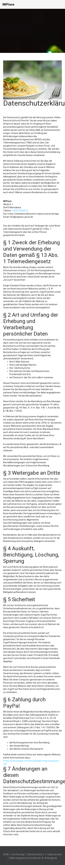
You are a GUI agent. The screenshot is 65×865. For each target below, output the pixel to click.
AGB (6, 854)
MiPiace (9, 4)
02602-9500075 (20, 210)
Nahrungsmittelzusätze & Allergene (33, 858)
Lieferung (18, 854)
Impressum (54, 854)
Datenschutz (35, 854)
